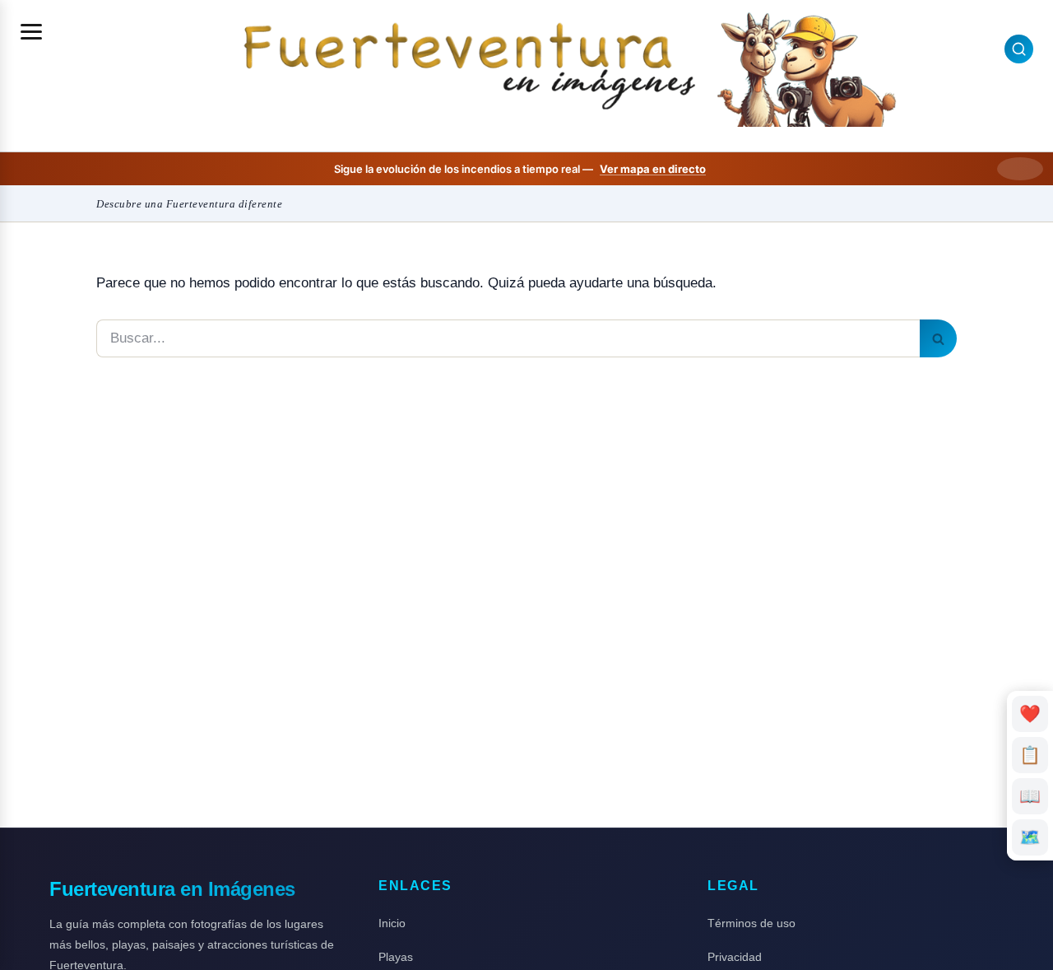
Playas (395, 956)
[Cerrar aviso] (1020, 168)
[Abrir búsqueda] (1018, 49)
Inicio (392, 923)
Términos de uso (751, 923)
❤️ (1030, 713)
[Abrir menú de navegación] (31, 31)
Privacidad (734, 956)
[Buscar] (938, 338)
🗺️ (1030, 837)
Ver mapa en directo (653, 168)
